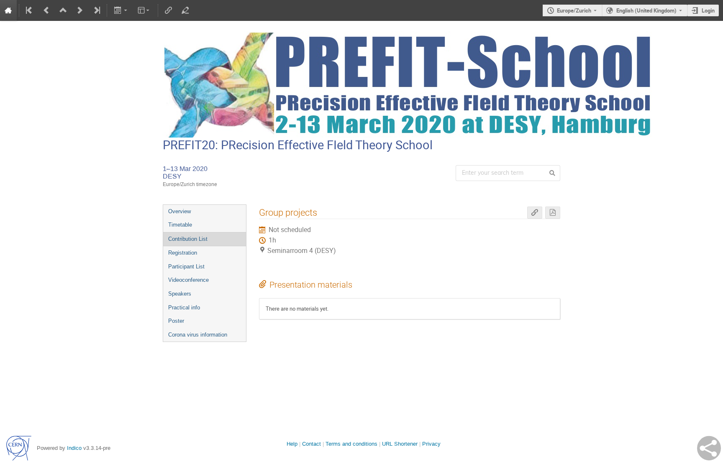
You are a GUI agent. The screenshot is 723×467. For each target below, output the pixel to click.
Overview (179, 211)
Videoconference (188, 280)
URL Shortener (400, 443)
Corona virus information (197, 335)
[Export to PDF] (552, 213)
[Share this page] (709, 448)
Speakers (179, 294)
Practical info (184, 307)
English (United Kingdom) (646, 10)
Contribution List (188, 239)
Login (708, 10)
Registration (182, 253)
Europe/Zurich (574, 10)
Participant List (186, 266)
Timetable (180, 225)
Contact (311, 443)
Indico (74, 448)
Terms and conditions (351, 443)
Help (292, 443)
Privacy (431, 443)
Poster (176, 321)
